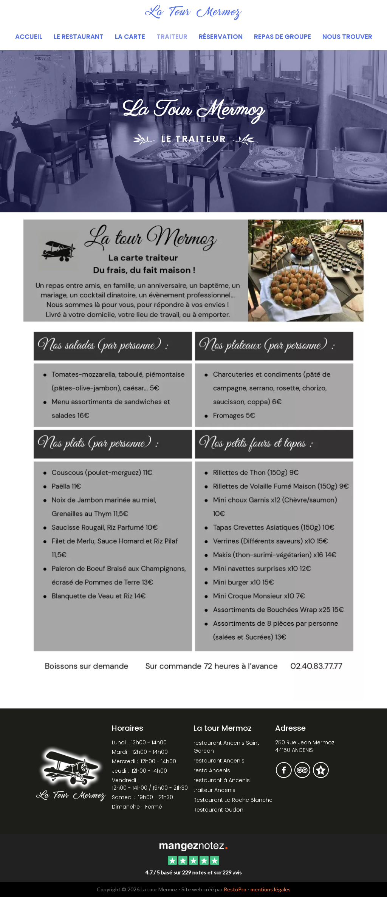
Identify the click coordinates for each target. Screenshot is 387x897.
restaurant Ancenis (219, 760)
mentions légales (271, 889)
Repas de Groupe (282, 36)
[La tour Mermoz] (193, 845)
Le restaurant (79, 36)
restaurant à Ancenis (222, 780)
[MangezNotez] (320, 775)
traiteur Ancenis (214, 790)
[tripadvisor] (303, 775)
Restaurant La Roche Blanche (233, 800)
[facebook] (284, 775)
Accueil (28, 36)
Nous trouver (347, 36)
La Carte (130, 36)
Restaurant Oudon (218, 809)
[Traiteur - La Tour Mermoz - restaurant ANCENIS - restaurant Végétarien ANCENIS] (193, 459)
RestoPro (235, 889)
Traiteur (171, 36)
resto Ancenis (212, 770)
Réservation (221, 36)
